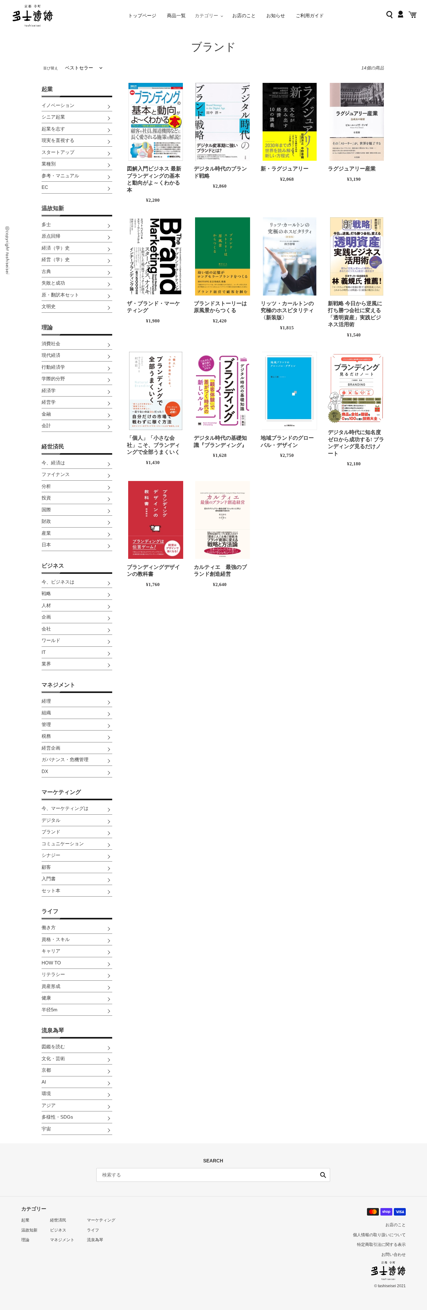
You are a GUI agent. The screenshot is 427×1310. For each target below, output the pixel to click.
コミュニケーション (63, 843)
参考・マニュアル (60, 175)
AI (44, 1082)
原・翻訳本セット (60, 294)
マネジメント (58, 685)
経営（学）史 (56, 259)
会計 (46, 425)
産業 (46, 533)
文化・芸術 (53, 1058)
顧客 (46, 867)
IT (44, 652)
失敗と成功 (53, 283)
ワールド (51, 640)
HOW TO (51, 962)
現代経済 (51, 355)
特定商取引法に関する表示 (381, 1244)
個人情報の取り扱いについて (379, 1234)
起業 (47, 89)
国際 (46, 509)
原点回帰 (51, 236)
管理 (46, 724)
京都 (46, 1070)
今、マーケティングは (65, 808)
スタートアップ (58, 152)
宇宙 (46, 1128)
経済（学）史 (56, 247)
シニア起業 (53, 116)
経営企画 (51, 748)
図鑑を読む (53, 1046)
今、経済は (53, 462)
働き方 (49, 927)
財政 (46, 521)
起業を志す (53, 128)
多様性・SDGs (57, 1117)
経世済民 (53, 446)
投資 (46, 497)
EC (45, 187)
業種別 (49, 163)
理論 (47, 327)
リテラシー (53, 974)
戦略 (46, 593)
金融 (46, 414)
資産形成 (51, 986)
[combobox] (213, 1175)
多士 (46, 224)
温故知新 (53, 208)
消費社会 (51, 343)
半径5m (50, 1009)
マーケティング (61, 792)
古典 (46, 271)
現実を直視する (58, 140)
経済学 (49, 390)
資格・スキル (56, 939)
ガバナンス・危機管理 (65, 759)
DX (45, 771)
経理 (46, 701)
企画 (46, 617)
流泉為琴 (53, 1030)
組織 (46, 712)
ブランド (51, 831)
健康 (46, 997)
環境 (46, 1093)
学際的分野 (53, 378)
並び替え (50, 68)
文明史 (49, 306)
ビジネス (53, 566)
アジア (49, 1105)
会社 (46, 628)
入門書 (49, 878)
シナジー (51, 855)
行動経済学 (53, 367)
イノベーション (58, 105)
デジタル (51, 820)
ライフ (50, 911)
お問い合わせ (393, 1254)
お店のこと (395, 1224)
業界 (46, 663)
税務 (46, 736)
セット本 (51, 890)
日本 (46, 544)
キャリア (51, 950)
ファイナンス (56, 474)
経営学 (49, 402)
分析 (46, 486)
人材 (46, 605)
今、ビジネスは (58, 581)
